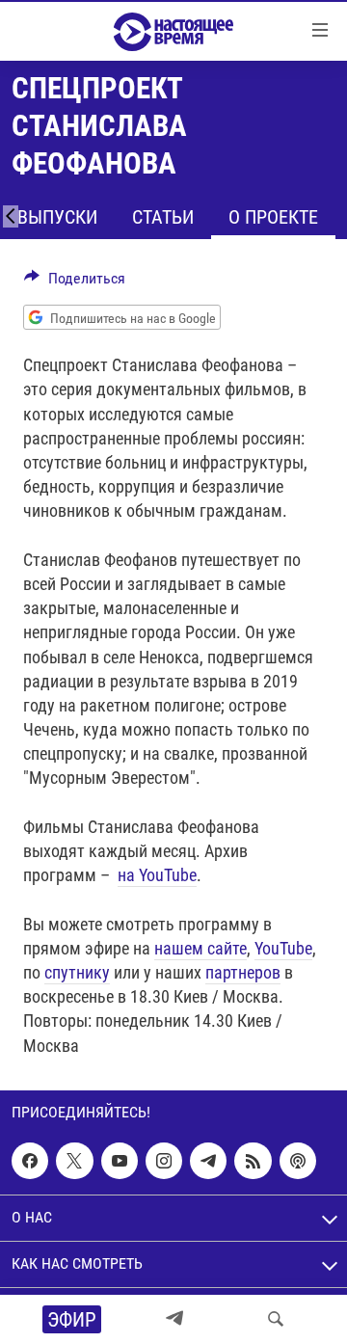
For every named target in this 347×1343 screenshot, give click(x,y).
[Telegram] (174, 1319)
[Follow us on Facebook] (30, 1160)
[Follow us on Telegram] (208, 1160)
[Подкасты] (298, 1160)
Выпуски (57, 216)
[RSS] (252, 1160)
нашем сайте (200, 948)
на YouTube (157, 875)
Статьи (163, 216)
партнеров (242, 972)
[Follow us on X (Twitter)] (74, 1160)
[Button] (74, 283)
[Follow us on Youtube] (119, 1160)
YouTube (283, 948)
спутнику (77, 972)
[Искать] (276, 1319)
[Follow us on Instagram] (164, 1160)
